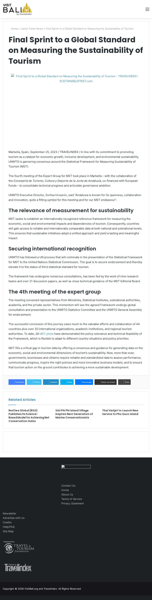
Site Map (8, 531)
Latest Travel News (32, 28)
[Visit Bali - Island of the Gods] (17, 9)
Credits (7, 522)
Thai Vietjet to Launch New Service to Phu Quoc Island (120, 412)
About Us (67, 494)
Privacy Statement (72, 503)
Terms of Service (71, 498)
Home (14, 28)
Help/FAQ (9, 526)
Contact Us (68, 485)
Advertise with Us (13, 517)
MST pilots (46, 333)
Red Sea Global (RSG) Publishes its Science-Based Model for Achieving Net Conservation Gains (29, 416)
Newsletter (9, 513)
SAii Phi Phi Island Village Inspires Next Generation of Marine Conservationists (74, 414)
